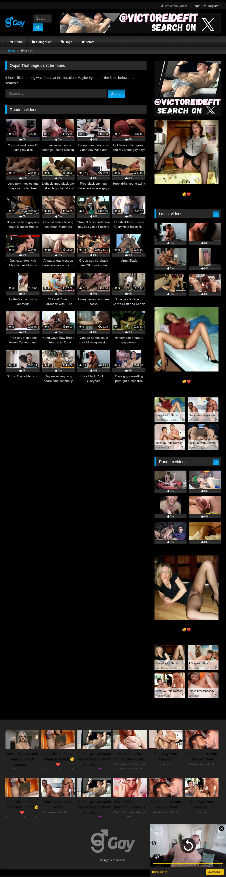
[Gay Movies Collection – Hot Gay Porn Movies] (16, 23)
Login (196, 6)
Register (214, 6)
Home (18, 42)
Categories (43, 42)
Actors (90, 42)
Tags (69, 42)
